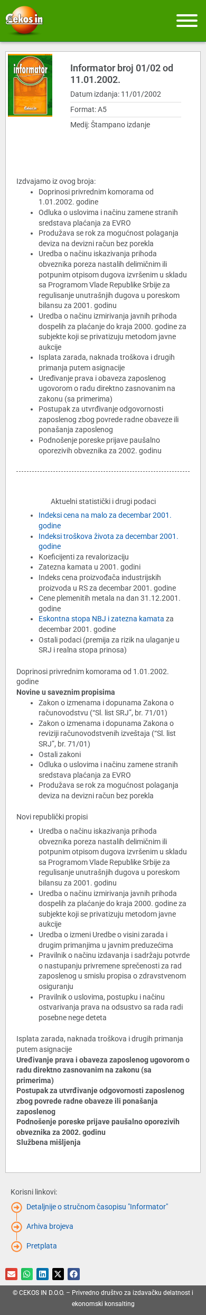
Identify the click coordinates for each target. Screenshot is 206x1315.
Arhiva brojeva (49, 1226)
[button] (11, 1274)
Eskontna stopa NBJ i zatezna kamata (101, 618)
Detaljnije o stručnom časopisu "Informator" (97, 1206)
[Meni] (187, 20)
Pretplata (41, 1246)
